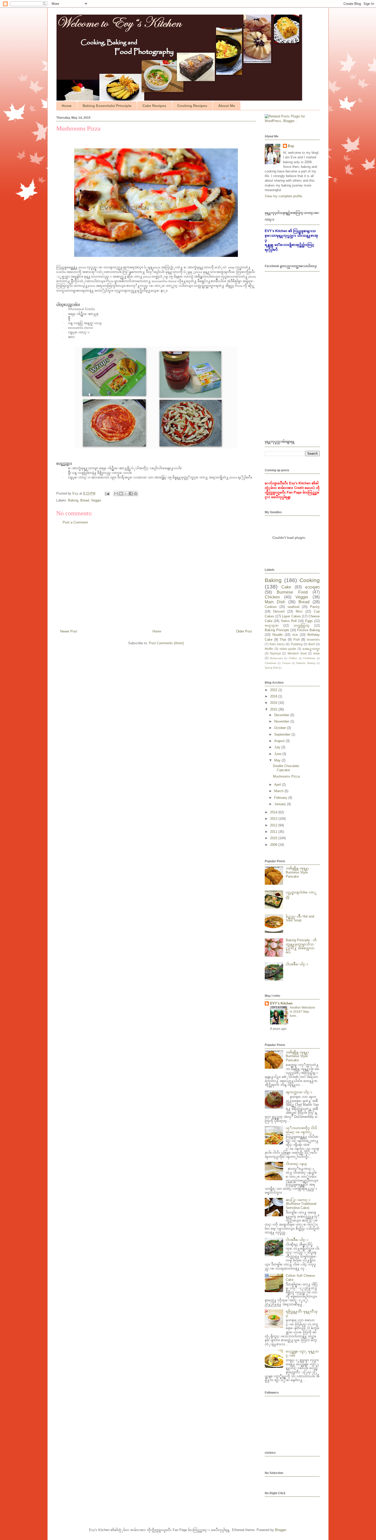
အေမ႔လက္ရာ (311, 648)
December (282, 715)
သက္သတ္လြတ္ (301, 625)
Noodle (277, 635)
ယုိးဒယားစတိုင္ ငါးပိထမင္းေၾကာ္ (301, 1130)
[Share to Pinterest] (135, 493)
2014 (274, 812)
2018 (274, 696)
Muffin (269, 648)
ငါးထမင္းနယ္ (296, 1164)
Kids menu (277, 644)
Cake (286, 587)
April (278, 785)
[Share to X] (125, 493)
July (277, 747)
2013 (274, 819)
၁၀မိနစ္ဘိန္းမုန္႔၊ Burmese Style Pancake (297, 872)
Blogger (280, 1530)
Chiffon (293, 658)
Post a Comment (75, 522)
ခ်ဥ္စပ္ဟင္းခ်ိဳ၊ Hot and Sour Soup (300, 918)
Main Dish (275, 602)
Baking (73, 500)
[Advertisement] (156, 579)
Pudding (297, 644)
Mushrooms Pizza (286, 776)
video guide (288, 648)
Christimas (309, 658)
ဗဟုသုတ (272, 625)
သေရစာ (312, 587)
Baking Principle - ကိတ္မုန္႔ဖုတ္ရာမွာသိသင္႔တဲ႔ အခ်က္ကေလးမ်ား (301, 946)
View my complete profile (283, 196)
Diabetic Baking (305, 663)
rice (295, 635)
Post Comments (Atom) (166, 643)
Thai (283, 639)
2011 (274, 832)
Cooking (310, 580)
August (280, 741)
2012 (274, 825)
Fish (296, 639)
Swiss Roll (289, 621)
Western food (297, 653)
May (278, 760)
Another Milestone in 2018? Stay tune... (302, 1012)
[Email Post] (106, 493)
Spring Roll (271, 667)
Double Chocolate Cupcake (286, 768)
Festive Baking (308, 630)
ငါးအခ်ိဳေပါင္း (297, 964)
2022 (274, 690)
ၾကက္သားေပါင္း (299, 1092)
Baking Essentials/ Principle (107, 106)
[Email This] (116, 493)
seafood (293, 607)
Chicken (272, 597)
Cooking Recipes (192, 106)
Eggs (309, 621)
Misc (299, 611)
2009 (274, 845)
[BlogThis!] (121, 493)
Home (67, 106)
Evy (291, 146)
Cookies (271, 607)
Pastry (315, 607)
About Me (226, 106)
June (278, 754)
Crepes (286, 663)
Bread (84, 500)
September (282, 734)
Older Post (244, 631)
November (282, 721)
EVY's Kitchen (281, 1003)
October (280, 728)
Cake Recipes (154, 106)
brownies (313, 639)
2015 (274, 709)
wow (316, 653)
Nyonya (275, 653)
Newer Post (68, 631)
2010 (274, 838)
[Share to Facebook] (130, 493)
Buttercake (276, 658)
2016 (274, 703)
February (281, 798)
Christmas (270, 663)
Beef (311, 644)
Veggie (96, 500)
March (279, 791)
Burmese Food (292, 592)
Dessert (279, 611)
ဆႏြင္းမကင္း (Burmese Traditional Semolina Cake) (301, 1204)
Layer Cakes (291, 616)
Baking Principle (277, 630)
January (280, 804)
